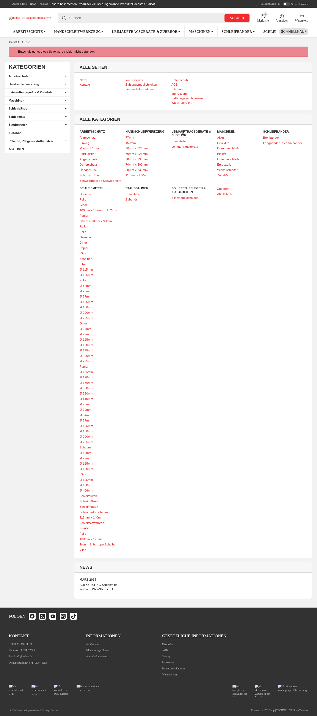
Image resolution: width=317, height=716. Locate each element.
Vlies (83, 253)
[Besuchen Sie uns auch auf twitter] (42, 616)
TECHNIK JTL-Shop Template (292, 710)
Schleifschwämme (92, 523)
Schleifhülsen (89, 501)
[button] (18, 4)
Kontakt (44, 4)
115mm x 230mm (137, 175)
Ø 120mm (86, 377)
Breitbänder (271, 137)
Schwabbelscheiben (185, 197)
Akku (220, 137)
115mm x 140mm (91, 517)
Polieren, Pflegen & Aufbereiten (31, 141)
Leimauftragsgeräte (184, 146)
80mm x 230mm (137, 170)
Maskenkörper (89, 148)
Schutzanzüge (89, 175)
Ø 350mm (86, 393)
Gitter (83, 205)
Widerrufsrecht (169, 674)
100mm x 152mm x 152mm (98, 210)
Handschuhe (88, 170)
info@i (19, 656)
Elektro (222, 153)
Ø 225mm (86, 318)
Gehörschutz (88, 164)
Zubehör (223, 175)
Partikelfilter (88, 153)
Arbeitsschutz (18, 76)
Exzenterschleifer (229, 148)
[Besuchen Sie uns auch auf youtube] (52, 616)
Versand (55, 710)
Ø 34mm (85, 285)
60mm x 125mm (137, 148)
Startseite (14, 42)
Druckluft (223, 143)
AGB (165, 650)
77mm (130, 137)
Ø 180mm (86, 382)
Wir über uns (92, 644)
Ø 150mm (86, 307)
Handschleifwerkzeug (24, 84)
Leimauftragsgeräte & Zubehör (30, 92)
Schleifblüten (88, 496)
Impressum (168, 662)
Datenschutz (168, 644)
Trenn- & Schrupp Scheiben (98, 544)
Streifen (85, 528)
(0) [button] (270, 4)
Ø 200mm (86, 312)
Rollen (84, 226)
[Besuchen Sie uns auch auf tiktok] (73, 616)
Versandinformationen (97, 656)
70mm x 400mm (137, 164)
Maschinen (16, 100)
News (33, 4)
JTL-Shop (269, 710)
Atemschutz (88, 137)
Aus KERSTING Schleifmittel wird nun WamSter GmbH (99, 587)
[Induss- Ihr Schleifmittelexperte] (30, 17)
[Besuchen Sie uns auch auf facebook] (32, 616)
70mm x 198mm (137, 159)
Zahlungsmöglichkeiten (97, 650)
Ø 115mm (86, 269)
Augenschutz (88, 159)
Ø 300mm (86, 388)
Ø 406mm (86, 490)
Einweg (84, 143)
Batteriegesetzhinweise (173, 668)
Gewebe (85, 237)
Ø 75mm (85, 291)
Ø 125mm (86, 275)
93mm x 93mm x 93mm (96, 221)
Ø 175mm (86, 350)
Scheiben (86, 258)
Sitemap (166, 656)
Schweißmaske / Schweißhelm (100, 180)
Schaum (85, 447)
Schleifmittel (17, 116)
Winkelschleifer (227, 170)
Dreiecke (86, 194)
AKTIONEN (224, 194)
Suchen (237, 18)
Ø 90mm (85, 409)
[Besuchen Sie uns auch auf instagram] (63, 616)
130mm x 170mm (92, 539)
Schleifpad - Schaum (94, 512)
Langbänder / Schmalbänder (282, 143)
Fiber (83, 264)
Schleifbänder (18, 108)
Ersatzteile (178, 141)
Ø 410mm (86, 399)
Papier (84, 215)
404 (28, 42)
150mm (131, 143)
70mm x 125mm (137, 153)
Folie (83, 199)
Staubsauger (18, 124)
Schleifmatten (89, 506)
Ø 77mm (85, 296)
